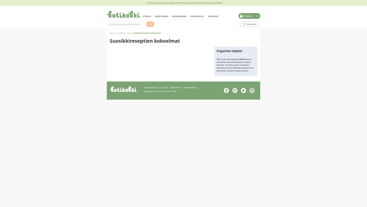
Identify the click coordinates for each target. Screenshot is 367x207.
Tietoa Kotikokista (151, 87)
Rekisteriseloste (190, 87)
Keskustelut (197, 16)
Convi (129, 33)
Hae (150, 24)
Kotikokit (213, 16)
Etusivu (147, 16)
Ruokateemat (179, 16)
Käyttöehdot (175, 87)
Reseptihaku (161, 16)
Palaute (164, 87)
